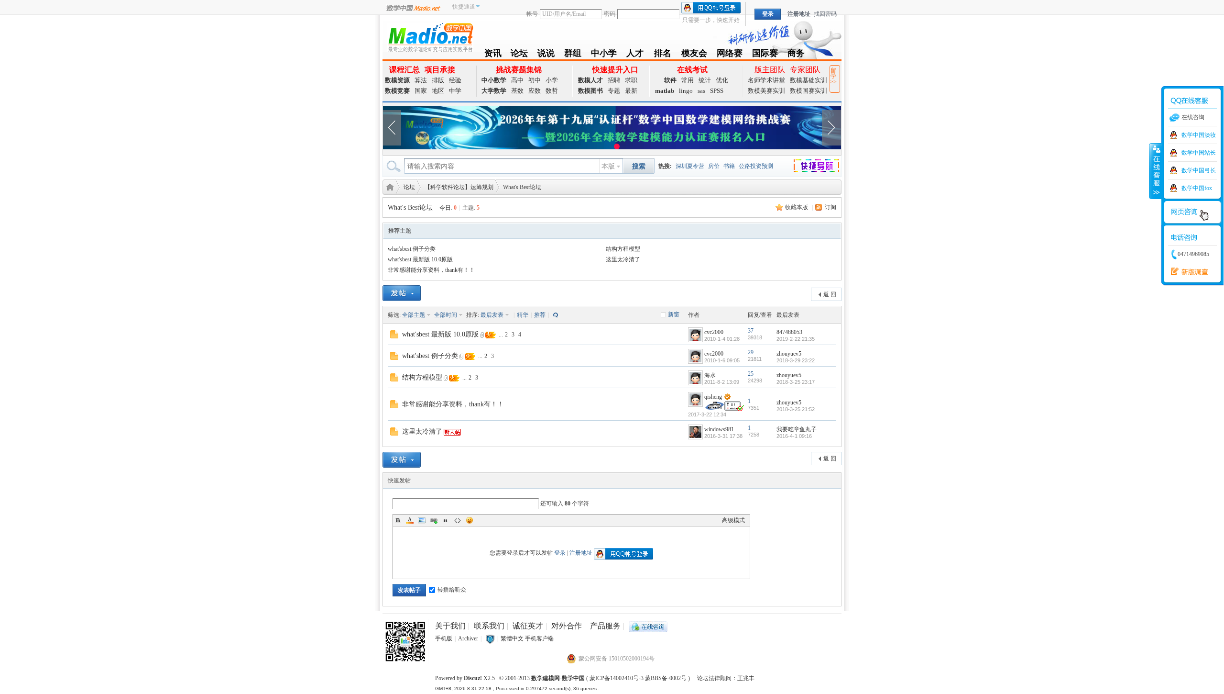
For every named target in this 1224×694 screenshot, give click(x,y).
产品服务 (605, 626)
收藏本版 (796, 207)
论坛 (519, 54)
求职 (631, 80)
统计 (705, 80)
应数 (534, 90)
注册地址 (798, 14)
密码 (609, 14)
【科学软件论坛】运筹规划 (459, 187)
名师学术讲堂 (766, 80)
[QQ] (648, 626)
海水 (710, 375)
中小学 (604, 54)
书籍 (729, 166)
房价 (714, 166)
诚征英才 (528, 626)
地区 (438, 90)
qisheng (713, 396)
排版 (438, 80)
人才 (635, 54)
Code (457, 520)
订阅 (830, 207)
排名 (662, 54)
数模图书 (590, 90)
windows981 (719, 429)
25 (751, 373)
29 (751, 352)
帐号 (532, 14)
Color (410, 520)
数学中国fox (1196, 188)
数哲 (552, 90)
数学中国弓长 (1198, 170)
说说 (546, 54)
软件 (670, 80)
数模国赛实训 (808, 90)
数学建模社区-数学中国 (388, 186)
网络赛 (730, 54)
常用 (687, 80)
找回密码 (825, 14)
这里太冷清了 (623, 259)
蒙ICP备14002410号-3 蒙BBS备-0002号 (638, 678)
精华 (522, 315)
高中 (517, 80)
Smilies (469, 520)
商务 (796, 54)
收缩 (1155, 171)
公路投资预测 (756, 166)
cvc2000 (713, 332)
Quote (445, 520)
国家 (421, 90)
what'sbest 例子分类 (412, 249)
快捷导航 (822, 167)
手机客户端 (539, 638)
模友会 (694, 54)
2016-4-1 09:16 (794, 436)
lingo (686, 90)
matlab (664, 90)
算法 (421, 80)
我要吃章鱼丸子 (796, 429)
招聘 (614, 80)
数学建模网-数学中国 (558, 678)
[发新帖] (401, 293)
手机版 (443, 638)
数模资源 (397, 80)
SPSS (716, 90)
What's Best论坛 (522, 187)
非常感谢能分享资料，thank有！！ (431, 270)
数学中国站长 (1198, 152)
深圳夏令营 (690, 166)
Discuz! (473, 678)
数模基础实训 (808, 80)
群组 (572, 54)
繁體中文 (512, 638)
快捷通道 (463, 6)
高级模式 (733, 520)
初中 (534, 80)
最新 (631, 90)
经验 (455, 80)
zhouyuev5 (788, 353)
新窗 (673, 314)
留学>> (833, 76)
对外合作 (566, 626)
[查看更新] (554, 315)
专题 (614, 90)
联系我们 (489, 626)
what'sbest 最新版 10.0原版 (420, 259)
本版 (608, 166)
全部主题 (413, 315)
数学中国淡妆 (1198, 135)
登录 (560, 552)
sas (701, 90)
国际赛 (765, 54)
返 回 (829, 294)
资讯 (493, 54)
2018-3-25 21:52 (795, 409)
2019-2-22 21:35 (795, 339)
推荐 (540, 315)
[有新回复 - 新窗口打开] (394, 333)
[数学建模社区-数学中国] (430, 37)
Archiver (468, 638)
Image (421, 520)
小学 (552, 80)
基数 (517, 90)
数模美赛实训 (766, 90)
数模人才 (590, 80)
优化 (722, 80)
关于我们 (450, 626)
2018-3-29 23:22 (795, 360)
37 (751, 330)
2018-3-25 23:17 (795, 382)
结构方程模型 (623, 249)
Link (433, 520)
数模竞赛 (397, 90)
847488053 (789, 332)
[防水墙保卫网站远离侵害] (490, 638)
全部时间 (445, 315)
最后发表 (492, 315)
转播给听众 (451, 589)
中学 (455, 90)
